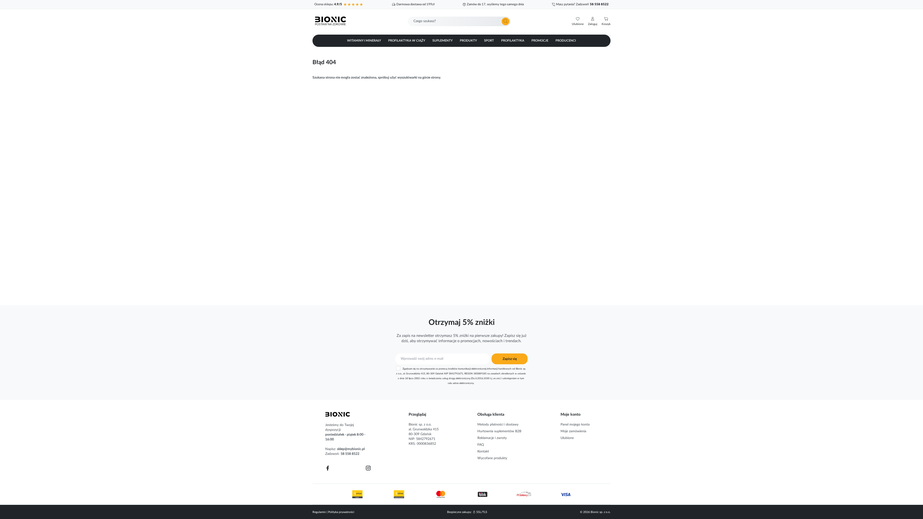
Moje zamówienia (573, 431)
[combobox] (459, 21)
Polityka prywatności (341, 512)
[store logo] (337, 414)
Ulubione (567, 438)
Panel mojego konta (575, 424)
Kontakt (483, 451)
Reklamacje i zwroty (492, 438)
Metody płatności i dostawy (497, 424)
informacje (447, 341)
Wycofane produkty (492, 458)
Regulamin (319, 512)
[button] (592, 21)
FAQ (480, 444)
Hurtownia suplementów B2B (499, 431)
